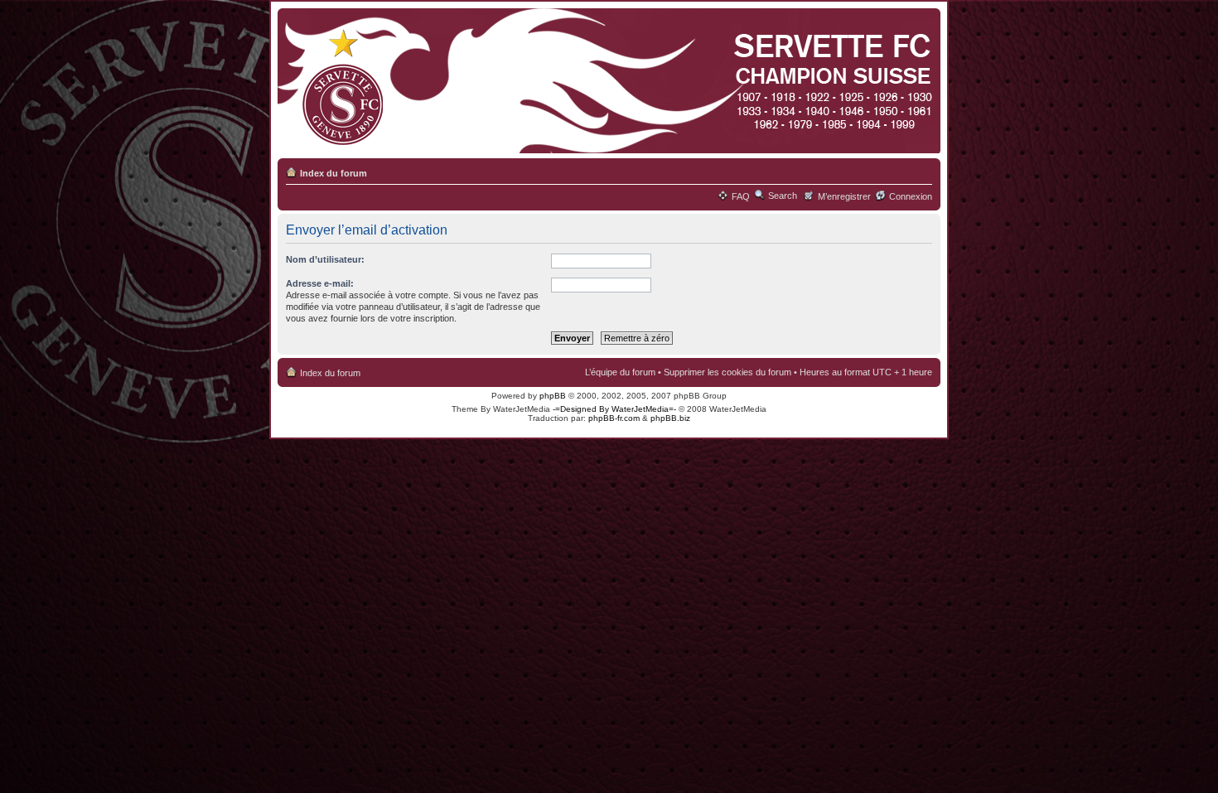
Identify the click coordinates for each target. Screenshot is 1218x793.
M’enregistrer (844, 196)
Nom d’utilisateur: (325, 259)
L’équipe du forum (620, 372)
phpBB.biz (670, 418)
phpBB (552, 395)
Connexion (910, 196)
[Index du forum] (606, 81)
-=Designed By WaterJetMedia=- (614, 408)
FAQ (741, 196)
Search (782, 196)
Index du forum (333, 173)
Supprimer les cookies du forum (727, 372)
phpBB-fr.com (614, 418)
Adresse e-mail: (320, 283)
